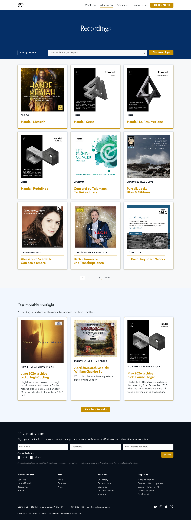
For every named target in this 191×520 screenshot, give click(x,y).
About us (122, 5)
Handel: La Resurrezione (145, 122)
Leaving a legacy (146, 491)
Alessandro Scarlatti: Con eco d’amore (36, 261)
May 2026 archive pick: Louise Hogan (141, 375)
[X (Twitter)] (171, 506)
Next (107, 278)
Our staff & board (106, 491)
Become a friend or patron (150, 484)
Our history (103, 480)
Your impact (143, 494)
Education (102, 487)
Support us (138, 5)
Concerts (22, 480)
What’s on (90, 5)
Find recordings (161, 52)
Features (62, 484)
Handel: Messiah (33, 122)
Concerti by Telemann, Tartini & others (91, 190)
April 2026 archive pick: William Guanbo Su (91, 370)
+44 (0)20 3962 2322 (75, 507)
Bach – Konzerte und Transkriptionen (89, 261)
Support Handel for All (148, 487)
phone (38, 457)
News (60, 480)
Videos (21, 491)
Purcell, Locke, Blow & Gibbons (138, 190)
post (25, 457)
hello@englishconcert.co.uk (98, 507)
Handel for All (162, 5)
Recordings (23, 487)
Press (60, 487)
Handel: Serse (84, 122)
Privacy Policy (75, 513)
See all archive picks (95, 409)
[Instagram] (161, 506)
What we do (106, 5)
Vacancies (102, 494)
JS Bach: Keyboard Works (146, 259)
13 (98, 278)
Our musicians (104, 484)
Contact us (23, 507)
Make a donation (146, 480)
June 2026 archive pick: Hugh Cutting (35, 375)
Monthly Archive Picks (37, 367)
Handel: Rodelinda (34, 189)
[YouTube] (155, 506)
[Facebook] (166, 506)
